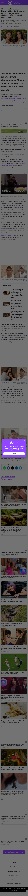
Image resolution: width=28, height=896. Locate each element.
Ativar (14, 453)
